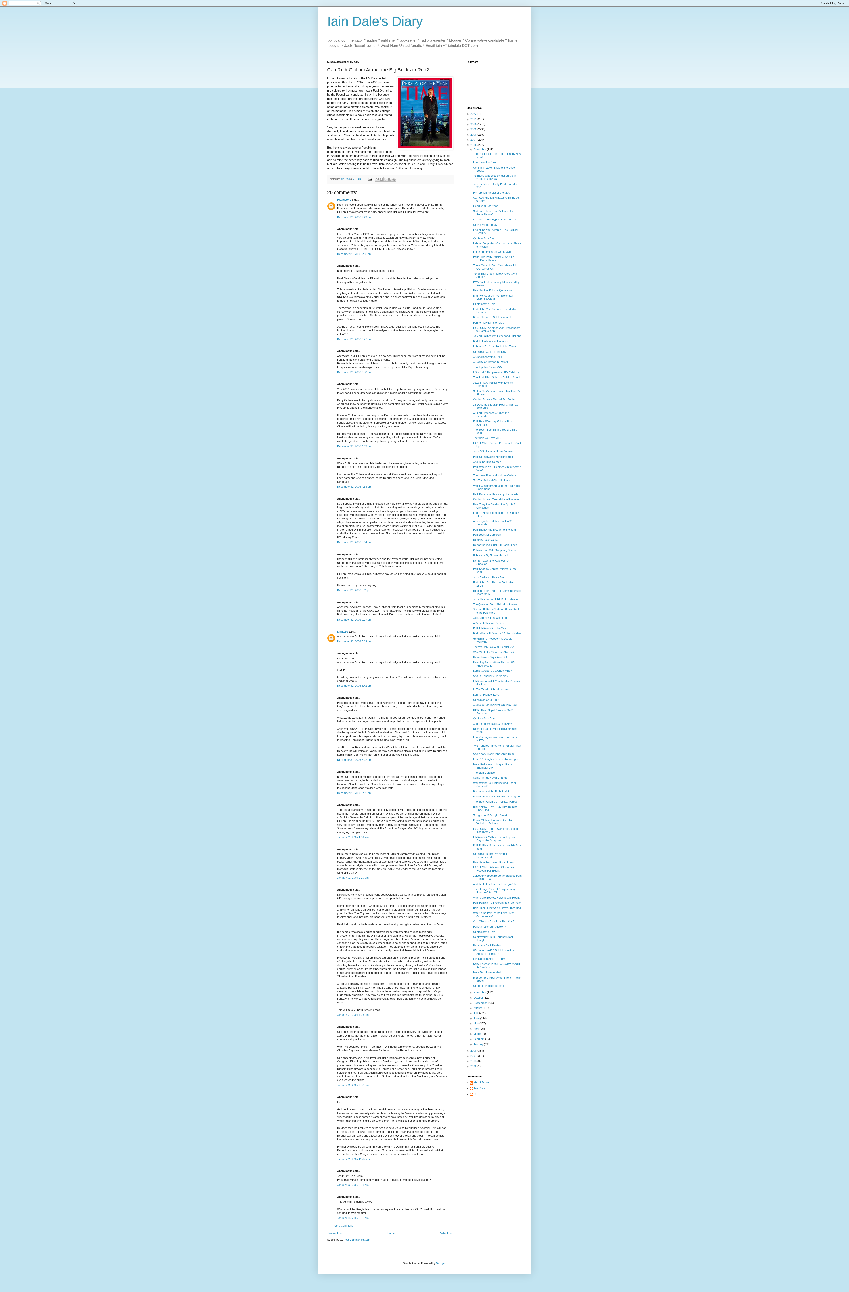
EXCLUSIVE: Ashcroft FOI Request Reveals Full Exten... (494, 869)
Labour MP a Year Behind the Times (494, 346)
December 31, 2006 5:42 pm (354, 685)
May (476, 1023)
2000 (473, 1066)
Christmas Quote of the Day (489, 351)
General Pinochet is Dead (488, 985)
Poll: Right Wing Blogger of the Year (494, 529)
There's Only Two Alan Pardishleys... (494, 647)
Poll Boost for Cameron (487, 534)
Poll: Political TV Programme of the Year (497, 902)
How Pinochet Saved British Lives (493, 862)
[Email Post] (370, 179)
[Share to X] (385, 179)
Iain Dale (342, 631)
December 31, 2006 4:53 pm (354, 486)
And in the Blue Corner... (487, 462)
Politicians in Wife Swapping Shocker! (495, 550)
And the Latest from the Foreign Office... (496, 884)
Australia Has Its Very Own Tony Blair (495, 705)
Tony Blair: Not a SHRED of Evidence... (496, 599)
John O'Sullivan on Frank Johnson (493, 451)
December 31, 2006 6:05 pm (354, 793)
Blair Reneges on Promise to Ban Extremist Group (493, 297)
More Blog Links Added (487, 972)
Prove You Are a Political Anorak (492, 317)
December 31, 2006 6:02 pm (354, 759)
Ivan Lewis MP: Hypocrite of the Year (495, 219)
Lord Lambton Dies (484, 162)
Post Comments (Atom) (357, 1239)
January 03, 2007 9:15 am (353, 1218)
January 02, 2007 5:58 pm (353, 1185)
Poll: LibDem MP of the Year (490, 628)
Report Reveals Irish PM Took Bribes (495, 545)
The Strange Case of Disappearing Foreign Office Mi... (494, 891)
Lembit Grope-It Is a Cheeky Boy (492, 670)
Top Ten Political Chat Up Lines (492, 480)
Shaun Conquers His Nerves (490, 676)
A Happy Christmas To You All (491, 362)
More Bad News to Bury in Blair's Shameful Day (492, 766)
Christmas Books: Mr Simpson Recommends (491, 855)
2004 (473, 1056)
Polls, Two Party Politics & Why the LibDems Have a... (493, 258)
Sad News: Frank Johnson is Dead (494, 754)
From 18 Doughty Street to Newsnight (495, 759)
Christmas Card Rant (485, 700)
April (477, 1028)
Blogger (440, 1263)
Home (391, 1233)
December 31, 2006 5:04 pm (354, 542)
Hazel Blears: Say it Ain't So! (490, 657)
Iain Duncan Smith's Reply (489, 958)
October (479, 997)
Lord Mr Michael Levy (486, 694)
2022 (473, 113)
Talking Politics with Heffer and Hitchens (497, 336)
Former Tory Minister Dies (488, 322)
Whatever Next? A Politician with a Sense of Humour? (493, 952)
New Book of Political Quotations (492, 290)
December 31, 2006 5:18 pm (354, 641)
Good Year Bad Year (485, 206)
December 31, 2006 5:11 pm (354, 590)
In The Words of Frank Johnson (492, 689)
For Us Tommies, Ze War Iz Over (492, 251)
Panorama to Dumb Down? (489, 926)
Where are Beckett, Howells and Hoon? (496, 897)
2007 (473, 139)
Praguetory (344, 199)
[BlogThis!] (381, 179)
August (478, 1008)
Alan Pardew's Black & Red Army (492, 723)
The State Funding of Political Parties (495, 801)
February (479, 1039)
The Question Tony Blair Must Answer (495, 604)
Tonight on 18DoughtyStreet (490, 815)
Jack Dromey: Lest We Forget (490, 617)
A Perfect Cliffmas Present (488, 623)
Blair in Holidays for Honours (490, 341)
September (481, 1002)
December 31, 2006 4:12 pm (354, 446)
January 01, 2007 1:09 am (353, 837)
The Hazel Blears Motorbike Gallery (494, 475)
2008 (473, 134)
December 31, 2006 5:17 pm (354, 619)
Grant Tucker (482, 1082)
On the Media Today (485, 224)
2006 (473, 145)
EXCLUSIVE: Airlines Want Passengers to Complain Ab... (496, 329)
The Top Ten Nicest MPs (487, 367)
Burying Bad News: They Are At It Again (496, 796)
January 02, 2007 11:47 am (353, 1159)
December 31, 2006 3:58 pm (354, 372)
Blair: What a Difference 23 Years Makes (497, 633)
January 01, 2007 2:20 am (353, 877)
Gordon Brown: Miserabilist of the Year (496, 499)
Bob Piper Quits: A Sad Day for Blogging (497, 908)
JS (475, 1094)
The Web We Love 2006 (487, 438)
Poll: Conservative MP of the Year (493, 456)
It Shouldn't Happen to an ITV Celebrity (496, 372)
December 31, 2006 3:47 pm (354, 339)
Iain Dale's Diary (375, 21)
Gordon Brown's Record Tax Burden (494, 399)
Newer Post (335, 1233)
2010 (473, 124)
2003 (473, 1061)
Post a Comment (343, 1225)
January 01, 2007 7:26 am (353, 1014)
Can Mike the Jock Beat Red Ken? (493, 921)
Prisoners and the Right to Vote (491, 791)
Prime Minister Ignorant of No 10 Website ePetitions (492, 822)
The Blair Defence (484, 772)
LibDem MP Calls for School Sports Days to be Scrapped (494, 839)
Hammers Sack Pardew (487, 945)
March (478, 1033)
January (479, 1044)
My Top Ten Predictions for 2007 (492, 192)
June (477, 1018)
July (476, 1013)
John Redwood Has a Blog (489, 577)
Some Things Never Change (490, 777)
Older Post (446, 1233)
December (480, 149)
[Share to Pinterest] (394, 179)
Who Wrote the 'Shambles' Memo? (493, 652)
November (480, 992)
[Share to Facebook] (390, 179)
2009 (473, 129)
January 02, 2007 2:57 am (353, 1085)
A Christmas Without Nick (488, 356)
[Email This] (377, 179)
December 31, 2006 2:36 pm (354, 254)
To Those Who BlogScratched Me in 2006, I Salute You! (494, 177)
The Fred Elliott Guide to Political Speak (497, 377)
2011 (473, 119)
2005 (473, 1050)
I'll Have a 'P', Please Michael (490, 555)
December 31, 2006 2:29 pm (354, 217)
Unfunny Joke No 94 (485, 540)
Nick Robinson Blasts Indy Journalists (495, 494)
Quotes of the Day (484, 238)
